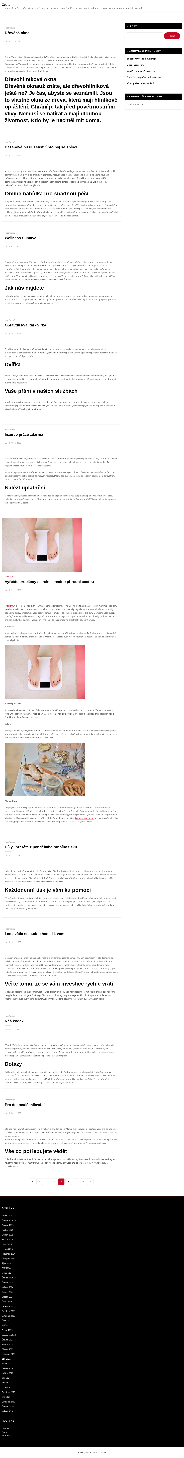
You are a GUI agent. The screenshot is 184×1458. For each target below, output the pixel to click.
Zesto (6, 4)
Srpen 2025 (7, 1215)
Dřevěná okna (17, 33)
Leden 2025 (7, 1249)
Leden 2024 (7, 1306)
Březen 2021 (7, 1382)
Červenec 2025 (9, 1220)
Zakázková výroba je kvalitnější (141, 58)
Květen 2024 (7, 1287)
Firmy (4, 1432)
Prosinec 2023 (8, 1311)
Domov (5, 1428)
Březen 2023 (7, 1349)
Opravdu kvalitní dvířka (25, 325)
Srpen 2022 (7, 1363)
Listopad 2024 (8, 1258)
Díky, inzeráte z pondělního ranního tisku (41, 847)
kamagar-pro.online (84, 818)
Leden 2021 (7, 1387)
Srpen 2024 (7, 1273)
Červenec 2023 (9, 1335)
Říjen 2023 (7, 1320)
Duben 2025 (7, 1234)
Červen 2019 (8, 1406)
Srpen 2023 (7, 1330)
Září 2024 (6, 1268)
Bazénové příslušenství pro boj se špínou (41, 147)
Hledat (132, 26)
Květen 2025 (7, 1230)
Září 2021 (6, 1378)
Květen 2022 (7, 1373)
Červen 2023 (8, 1339)
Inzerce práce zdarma (24, 434)
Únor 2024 (7, 1301)
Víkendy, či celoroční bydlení (140, 83)
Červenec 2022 (9, 1368)
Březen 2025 (7, 1239)
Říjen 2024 (7, 1263)
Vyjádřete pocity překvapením (141, 71)
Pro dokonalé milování (25, 1105)
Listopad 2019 (8, 1401)
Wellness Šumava (20, 238)
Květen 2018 (7, 1411)
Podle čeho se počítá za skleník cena (144, 77)
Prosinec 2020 (8, 1392)
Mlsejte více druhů (135, 65)
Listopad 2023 (8, 1315)
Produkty (9, 576)
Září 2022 (6, 1358)
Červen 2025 (8, 1225)
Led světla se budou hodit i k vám (34, 934)
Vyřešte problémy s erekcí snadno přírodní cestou (49, 582)
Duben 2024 (7, 1292)
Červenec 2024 (9, 1277)
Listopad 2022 (8, 1354)
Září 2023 (6, 1325)
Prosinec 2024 (8, 1253)
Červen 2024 (8, 1282)
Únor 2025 (7, 1244)
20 (83, 1181)
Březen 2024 (7, 1296)
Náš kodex (14, 1021)
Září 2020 (6, 1397)
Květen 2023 (7, 1344)
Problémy (9, 605)
